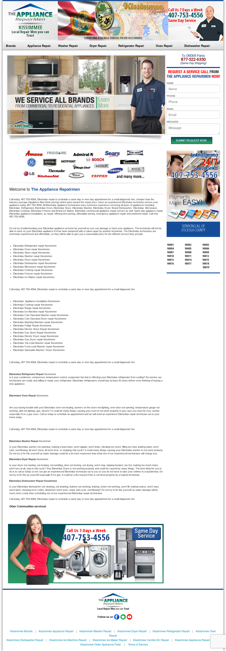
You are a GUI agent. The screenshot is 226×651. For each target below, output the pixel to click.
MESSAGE (172, 121)
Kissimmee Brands (21, 631)
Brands (11, 46)
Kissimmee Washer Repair (95, 631)
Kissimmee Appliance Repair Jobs (195, 640)
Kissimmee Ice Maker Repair (110, 640)
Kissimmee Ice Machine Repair (68, 640)
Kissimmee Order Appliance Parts (100, 644)
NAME (170, 83)
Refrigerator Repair (131, 46)
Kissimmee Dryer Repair (132, 631)
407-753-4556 (185, 14)
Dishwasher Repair (197, 46)
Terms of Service (138, 644)
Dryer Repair (98, 46)
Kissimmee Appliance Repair (56, 631)
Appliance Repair (39, 46)
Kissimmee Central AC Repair (151, 640)
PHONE (171, 95)
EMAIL (170, 108)
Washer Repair (68, 46)
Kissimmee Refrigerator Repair (171, 631)
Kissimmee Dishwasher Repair (24, 640)
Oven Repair (164, 46)
